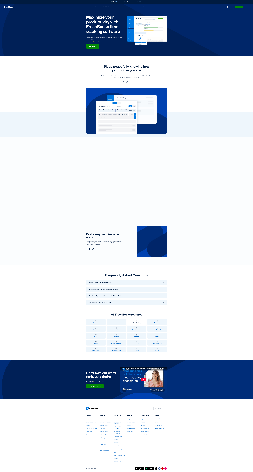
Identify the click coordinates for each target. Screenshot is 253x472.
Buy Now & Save (238, 7)
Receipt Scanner (145, 441)
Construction (117, 442)
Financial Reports (104, 441)
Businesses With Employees (117, 427)
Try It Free (247, 7)
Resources (126, 7)
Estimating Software (104, 434)
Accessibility (157, 419)
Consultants (116, 445)
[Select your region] (228, 7)
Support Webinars (145, 428)
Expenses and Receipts (105, 422)
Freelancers (116, 419)
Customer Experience (91, 422)
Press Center (89, 431)
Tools (142, 438)
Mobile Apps (103, 444)
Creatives (116, 458)
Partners (118, 7)
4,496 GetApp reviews (108, 42)
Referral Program (131, 422)
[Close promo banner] (252, 1)
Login (232, 7)
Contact (88, 434)
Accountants (116, 439)
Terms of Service (158, 425)
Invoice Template (145, 431)
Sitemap (143, 425)
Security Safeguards (159, 428)
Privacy (156, 422)
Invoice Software (104, 419)
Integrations (130, 419)
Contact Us (141, 7)
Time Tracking (103, 428)
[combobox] (160, 408)
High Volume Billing (104, 450)
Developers (130, 431)
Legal (115, 452)
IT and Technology (118, 449)
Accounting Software (104, 425)
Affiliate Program (131, 425)
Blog (87, 438)
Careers (88, 425)
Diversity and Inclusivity (91, 428)
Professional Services (119, 461)
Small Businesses (107, 7)
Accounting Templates (146, 434)
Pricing (134, 7)
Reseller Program (131, 428)
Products (97, 7)
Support (143, 422)
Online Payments (104, 438)
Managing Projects (104, 431)
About (87, 419)
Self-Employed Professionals (117, 432)
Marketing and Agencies (119, 455)
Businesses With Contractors (117, 422)
